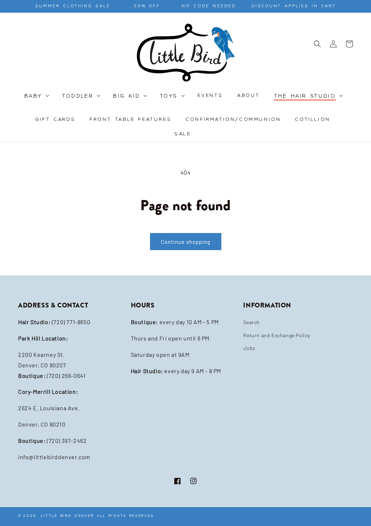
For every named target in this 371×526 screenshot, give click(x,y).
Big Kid (126, 96)
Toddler (77, 96)
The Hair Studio (305, 96)
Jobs (249, 348)
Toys (169, 96)
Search (251, 322)
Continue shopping (185, 241)
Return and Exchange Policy (276, 335)
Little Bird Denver (67, 515)
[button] (36, 100)
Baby (33, 96)
